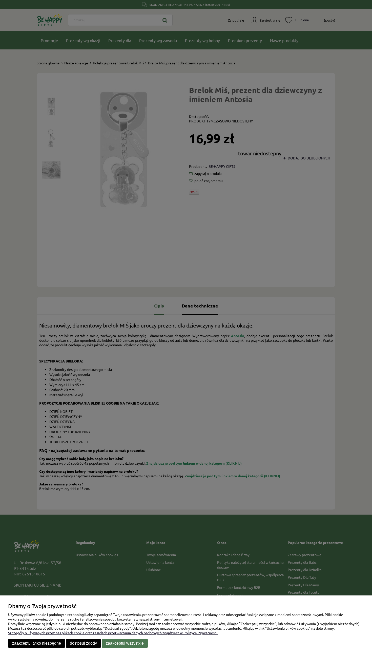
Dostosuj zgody (83, 643)
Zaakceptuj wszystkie (125, 643)
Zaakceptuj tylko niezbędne (36, 643)
